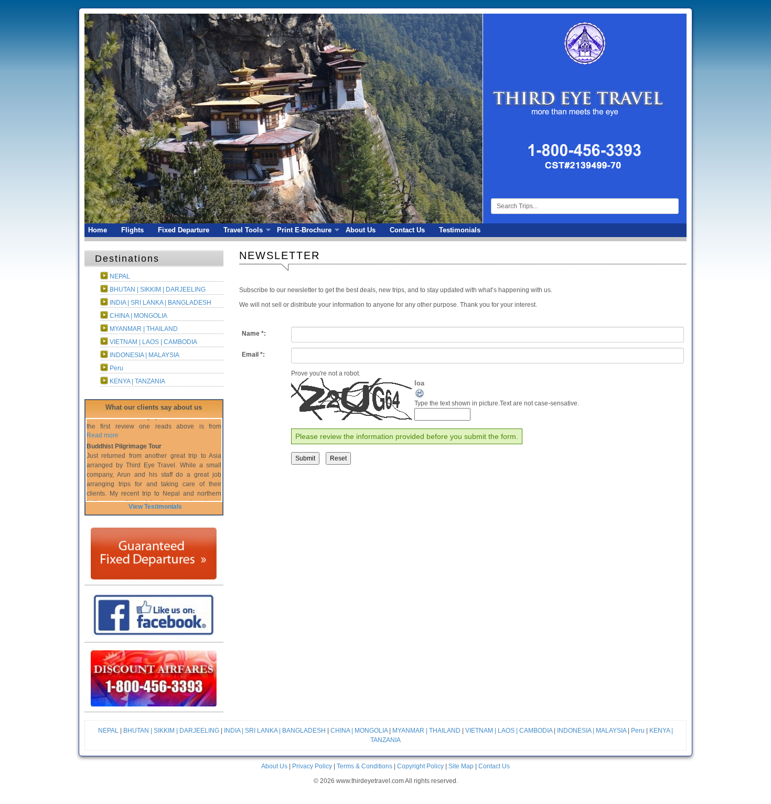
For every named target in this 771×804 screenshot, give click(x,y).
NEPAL (120, 276)
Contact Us (407, 230)
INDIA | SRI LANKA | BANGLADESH (160, 302)
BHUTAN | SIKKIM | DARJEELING (158, 289)
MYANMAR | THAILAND (144, 329)
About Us (361, 230)
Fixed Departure (183, 230)
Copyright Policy (420, 766)
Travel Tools (241, 230)
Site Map (461, 766)
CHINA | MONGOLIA (138, 315)
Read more (103, 489)
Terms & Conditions (364, 766)
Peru (116, 368)
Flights (132, 230)
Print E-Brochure (302, 230)
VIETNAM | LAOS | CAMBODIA (153, 342)
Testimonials (459, 230)
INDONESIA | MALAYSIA (144, 355)
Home (97, 230)
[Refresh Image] (420, 392)
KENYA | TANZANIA (137, 381)
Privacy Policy (312, 766)
